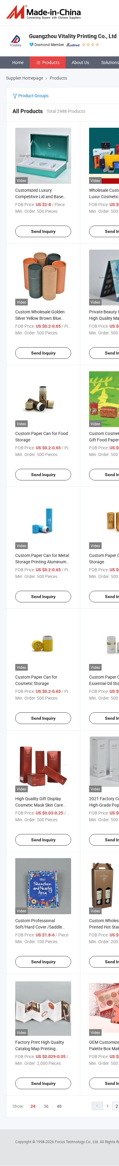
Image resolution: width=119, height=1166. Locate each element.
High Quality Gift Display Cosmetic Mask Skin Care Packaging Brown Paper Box (42, 805)
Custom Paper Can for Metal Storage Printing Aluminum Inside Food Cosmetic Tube (42, 561)
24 (33, 1106)
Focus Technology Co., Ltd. (77, 1141)
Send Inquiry (43, 231)
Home (17, 62)
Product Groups (33, 95)
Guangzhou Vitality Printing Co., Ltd (73, 36)
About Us (80, 62)
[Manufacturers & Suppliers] (44, 12)
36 (46, 1106)
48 (59, 1106)
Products (51, 62)
